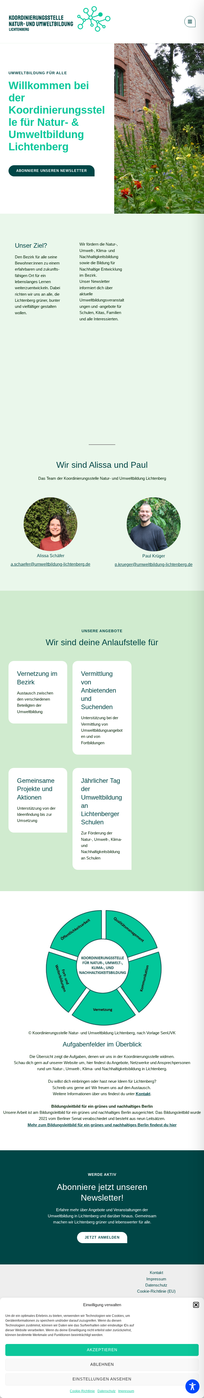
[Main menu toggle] (190, 21)
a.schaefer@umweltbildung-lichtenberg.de (50, 564)
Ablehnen (102, 1364)
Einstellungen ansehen (102, 1379)
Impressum (126, 1391)
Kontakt (156, 1273)
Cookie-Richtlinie (82, 1391)
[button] (196, 1305)
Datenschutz (106, 1391)
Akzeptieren (102, 1349)
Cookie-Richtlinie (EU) (156, 1291)
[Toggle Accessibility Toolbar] (192, 1386)
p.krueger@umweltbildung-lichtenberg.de (154, 564)
